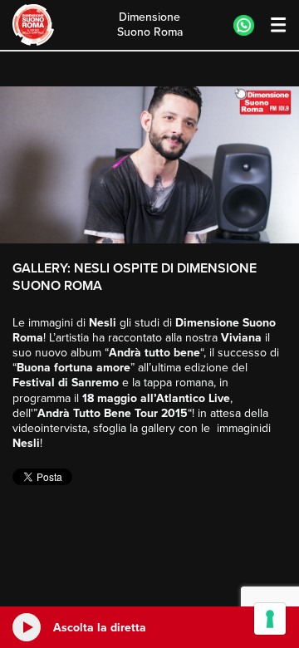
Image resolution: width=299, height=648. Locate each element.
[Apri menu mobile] (270, 25)
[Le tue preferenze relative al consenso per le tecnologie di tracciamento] (270, 619)
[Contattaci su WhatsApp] (243, 25)
